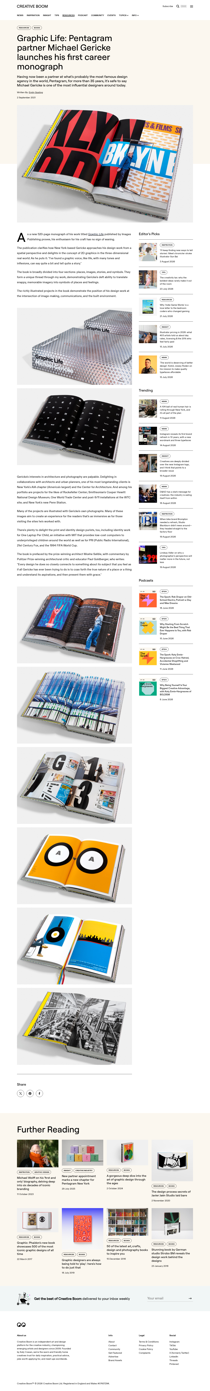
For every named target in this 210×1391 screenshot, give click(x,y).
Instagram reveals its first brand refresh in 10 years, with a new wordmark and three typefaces (176, 437)
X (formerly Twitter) (179, 1353)
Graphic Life (96, 234)
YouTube (173, 1349)
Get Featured (115, 1353)
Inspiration (167, 245)
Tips (163, 272)
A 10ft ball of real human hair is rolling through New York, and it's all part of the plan (175, 409)
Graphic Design (41, 1172)
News (164, 357)
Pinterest (174, 1364)
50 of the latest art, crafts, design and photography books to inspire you (127, 1249)
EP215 (164, 619)
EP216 (164, 591)
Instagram (174, 1341)
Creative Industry (84, 1170)
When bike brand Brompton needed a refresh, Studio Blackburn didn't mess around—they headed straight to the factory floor (176, 525)
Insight (165, 327)
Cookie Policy (146, 1349)
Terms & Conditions (149, 1341)
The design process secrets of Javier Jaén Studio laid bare (171, 1193)
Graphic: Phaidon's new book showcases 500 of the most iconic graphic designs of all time (36, 1248)
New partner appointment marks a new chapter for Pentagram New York (79, 1179)
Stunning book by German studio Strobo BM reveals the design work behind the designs (171, 1255)
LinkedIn (173, 1356)
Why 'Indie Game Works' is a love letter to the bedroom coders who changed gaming (174, 308)
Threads (173, 1360)
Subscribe (168, 6)
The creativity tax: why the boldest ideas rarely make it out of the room (176, 280)
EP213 (164, 680)
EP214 (164, 649)
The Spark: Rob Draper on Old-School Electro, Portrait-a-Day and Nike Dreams (176, 599)
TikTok (172, 1345)
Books (37, 28)
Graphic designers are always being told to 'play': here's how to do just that (81, 1263)
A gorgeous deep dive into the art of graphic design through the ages (126, 1179)
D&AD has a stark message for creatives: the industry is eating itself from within (176, 495)
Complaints (144, 1353)
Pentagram (58, 81)
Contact (112, 1345)
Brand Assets (115, 1360)
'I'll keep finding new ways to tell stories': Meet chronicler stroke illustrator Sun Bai (176, 253)
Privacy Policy (146, 1345)
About (111, 1341)
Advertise (113, 1356)
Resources (24, 28)
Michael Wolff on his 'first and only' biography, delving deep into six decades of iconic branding (36, 1183)
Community (114, 1349)
